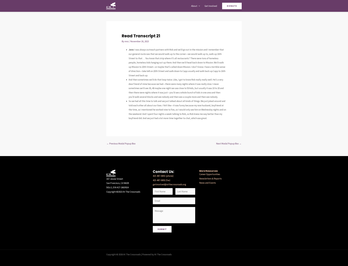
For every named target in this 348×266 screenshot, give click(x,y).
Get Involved (211, 5)
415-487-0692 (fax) (161, 180)
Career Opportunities (209, 174)
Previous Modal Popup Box (121, 143)
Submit (162, 229)
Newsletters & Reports (210, 178)
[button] (198, 6)
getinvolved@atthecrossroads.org (169, 184)
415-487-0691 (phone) (163, 175)
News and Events (207, 182)
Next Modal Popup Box (228, 143)
